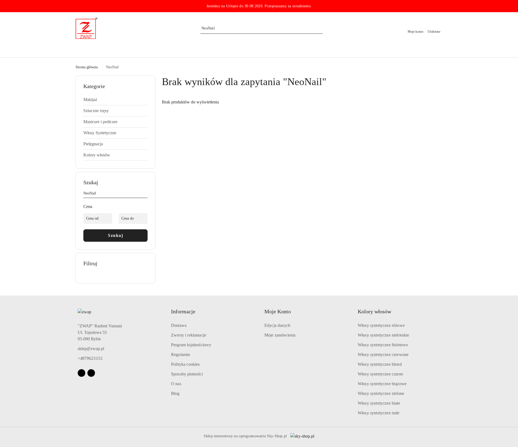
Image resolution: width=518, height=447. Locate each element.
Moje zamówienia (279, 335)
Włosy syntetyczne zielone (381, 393)
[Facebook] (81, 373)
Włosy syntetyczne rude (379, 413)
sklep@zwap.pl (91, 348)
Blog (175, 393)
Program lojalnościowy (191, 344)
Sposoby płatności (187, 374)
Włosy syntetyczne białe (379, 403)
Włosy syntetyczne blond (380, 364)
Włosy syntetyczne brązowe (382, 383)
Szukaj (115, 235)
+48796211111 (90, 358)
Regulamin (180, 354)
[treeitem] (115, 99)
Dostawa (178, 325)
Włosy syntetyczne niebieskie (383, 335)
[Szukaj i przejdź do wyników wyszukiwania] (319, 28)
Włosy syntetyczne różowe (381, 325)
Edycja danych (277, 325)
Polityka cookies (185, 364)
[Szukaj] (145, 194)
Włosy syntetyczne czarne (380, 374)
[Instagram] (91, 373)
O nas (176, 383)
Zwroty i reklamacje (188, 335)
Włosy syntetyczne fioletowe (383, 344)
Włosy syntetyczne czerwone (383, 354)
